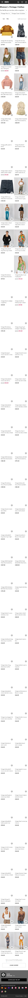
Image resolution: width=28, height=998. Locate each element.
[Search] (18, 2)
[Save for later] (12, 37)
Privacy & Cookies (19, 996)
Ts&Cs (25, 996)
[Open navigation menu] (2, 2)
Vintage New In (5, 13)
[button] (2, 988)
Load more (14, 965)
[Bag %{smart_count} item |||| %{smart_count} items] (26, 2)
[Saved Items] (22, 2)
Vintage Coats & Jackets (18, 13)
